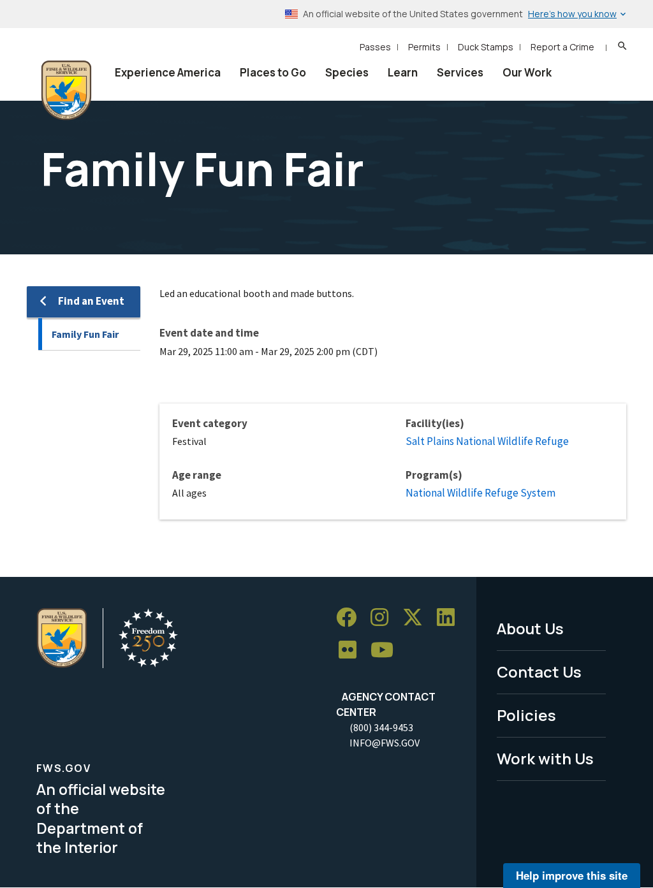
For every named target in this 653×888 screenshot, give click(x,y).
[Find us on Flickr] (352, 650)
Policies (526, 714)
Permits (424, 47)
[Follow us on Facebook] (350, 617)
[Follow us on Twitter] (417, 617)
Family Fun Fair (85, 334)
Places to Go (273, 72)
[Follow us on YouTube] (386, 650)
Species (347, 72)
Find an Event (91, 301)
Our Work (527, 72)
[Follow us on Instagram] (384, 617)
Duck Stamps (485, 47)
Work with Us (545, 758)
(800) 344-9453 (381, 727)
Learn (403, 72)
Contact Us (539, 671)
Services (460, 72)
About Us (530, 628)
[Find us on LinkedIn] (450, 617)
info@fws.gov (384, 742)
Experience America (168, 72)
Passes (375, 47)
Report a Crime (562, 47)
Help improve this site (571, 875)
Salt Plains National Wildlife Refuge (487, 441)
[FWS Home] (66, 90)
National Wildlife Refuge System (480, 493)
